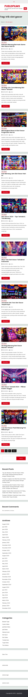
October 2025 (6, 550)
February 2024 (6, 603)
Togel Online (5, 642)
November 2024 (6, 579)
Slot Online (4, 128)
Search (21, 458)
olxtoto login (5, 675)
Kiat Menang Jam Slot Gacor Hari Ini (13, 174)
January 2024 (5, 605)
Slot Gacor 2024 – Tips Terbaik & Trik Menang (13, 217)
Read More (5, 63)
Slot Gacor (4, 42)
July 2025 (4, 558)
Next (14, 451)
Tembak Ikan (5, 640)
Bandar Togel (5, 621)
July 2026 (4, 526)
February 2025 (6, 571)
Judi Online (5, 629)
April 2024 (5, 597)
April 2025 (5, 566)
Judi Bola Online (6, 627)
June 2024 (5, 592)
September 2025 (6, 553)
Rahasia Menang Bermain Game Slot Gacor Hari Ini (13, 45)
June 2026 (5, 529)
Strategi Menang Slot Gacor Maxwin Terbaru (11, 346)
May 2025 (5, 563)
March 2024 (5, 600)
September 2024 (6, 584)
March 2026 (5, 537)
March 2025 (5, 568)
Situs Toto (5, 654)
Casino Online (5, 624)
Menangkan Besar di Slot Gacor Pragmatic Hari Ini (13, 131)
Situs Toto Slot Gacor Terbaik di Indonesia (12, 260)
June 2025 (5, 561)
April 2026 (5, 534)
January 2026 (5, 542)
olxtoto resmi (5, 683)
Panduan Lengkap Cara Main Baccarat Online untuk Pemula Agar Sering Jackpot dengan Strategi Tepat (14, 480)
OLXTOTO (19, 693)
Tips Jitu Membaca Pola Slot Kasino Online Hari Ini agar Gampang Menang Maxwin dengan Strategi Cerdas (13, 474)
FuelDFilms (12, 6)
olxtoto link (5, 665)
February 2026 (6, 540)
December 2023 (6, 608)
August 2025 (5, 555)
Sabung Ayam (6, 632)
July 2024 (4, 590)
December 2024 (6, 576)
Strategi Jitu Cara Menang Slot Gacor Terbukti (12, 88)
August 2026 (5, 524)
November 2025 (6, 547)
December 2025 (6, 545)
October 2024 (6, 582)
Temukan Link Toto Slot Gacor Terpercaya (12, 303)
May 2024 (5, 595)
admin (11, 49)
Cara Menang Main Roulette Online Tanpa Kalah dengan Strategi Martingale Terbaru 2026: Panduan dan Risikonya (13, 486)
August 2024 (5, 587)
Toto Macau (5, 645)
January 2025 (5, 574)
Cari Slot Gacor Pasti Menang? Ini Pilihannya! (13, 429)
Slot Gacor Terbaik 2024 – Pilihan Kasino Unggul (13, 388)
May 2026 (5, 532)
